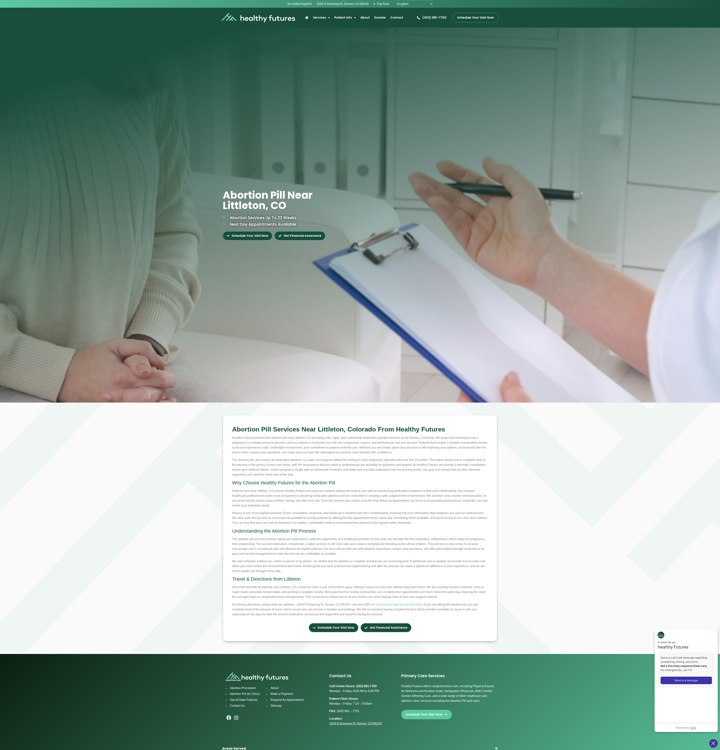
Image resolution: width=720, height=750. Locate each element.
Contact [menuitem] (396, 17)
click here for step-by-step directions (399, 604)
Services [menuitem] (319, 17)
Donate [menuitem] (380, 17)
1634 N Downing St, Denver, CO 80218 (355, 723)
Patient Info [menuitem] (343, 17)
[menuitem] (306, 18)
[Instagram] (236, 717)
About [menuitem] (365, 17)
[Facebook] (228, 717)
